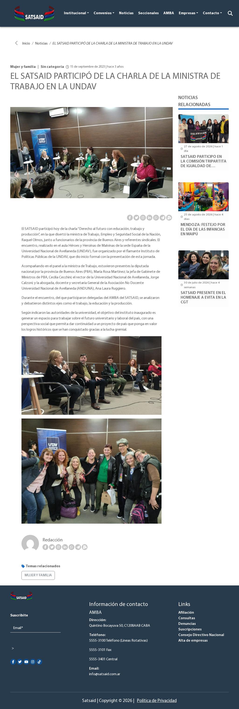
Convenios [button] (103, 13)
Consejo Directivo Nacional (201, 635)
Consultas (186, 618)
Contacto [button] (211, 13)
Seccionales (148, 13)
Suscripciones (190, 629)
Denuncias (187, 624)
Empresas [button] (187, 13)
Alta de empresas (193, 641)
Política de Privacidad (157, 701)
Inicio (26, 43)
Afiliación (186, 613)
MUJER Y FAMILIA (38, 575)
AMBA (168, 13)
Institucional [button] (75, 13)
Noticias (126, 13)
